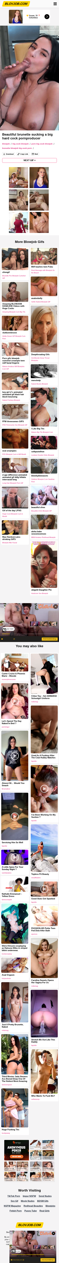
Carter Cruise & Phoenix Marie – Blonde (13, 675)
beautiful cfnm (38, 507)
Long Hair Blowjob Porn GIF (12, 483)
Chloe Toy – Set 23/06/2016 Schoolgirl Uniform (44, 697)
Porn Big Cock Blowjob (42, 144)
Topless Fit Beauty (40, 874)
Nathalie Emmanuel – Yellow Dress (12, 895)
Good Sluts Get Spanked (43, 899)
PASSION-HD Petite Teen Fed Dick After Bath (43, 929)
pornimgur (5, 727)
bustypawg (6, 1133)
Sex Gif (14, 1201)
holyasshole (6, 978)
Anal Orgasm (8, 975)
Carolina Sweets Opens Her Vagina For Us (42, 981)
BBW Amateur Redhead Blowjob (43, 537)
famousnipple (7, 900)
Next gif (30, 160)
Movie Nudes (27, 1201)
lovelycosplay (7, 954)
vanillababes (6, 873)
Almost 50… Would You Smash (13, 784)
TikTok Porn (13, 1196)
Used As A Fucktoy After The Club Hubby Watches (43, 756)
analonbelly (36, 298)
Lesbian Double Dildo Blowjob (42, 455)
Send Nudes (45, 1196)
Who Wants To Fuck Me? (43, 1096)
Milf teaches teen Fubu (42, 267)
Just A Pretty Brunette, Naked (12, 1025)
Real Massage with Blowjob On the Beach (43, 271)
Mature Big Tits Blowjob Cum (42, 432)
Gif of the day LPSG (11, 510)
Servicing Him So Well (12, 842)
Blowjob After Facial (9, 543)
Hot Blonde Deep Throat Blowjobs (40, 359)
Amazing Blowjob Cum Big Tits (13, 312)
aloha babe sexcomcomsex (38, 532)
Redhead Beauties (33, 1206)
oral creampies (9, 451)
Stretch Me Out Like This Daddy (43, 1041)
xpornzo (34, 934)
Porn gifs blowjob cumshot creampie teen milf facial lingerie (13, 360)
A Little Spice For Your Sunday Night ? (12, 868)
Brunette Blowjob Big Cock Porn (17, 148)
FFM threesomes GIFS (13, 421)
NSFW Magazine (12, 1206)
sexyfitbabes (36, 878)
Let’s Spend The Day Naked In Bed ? (11, 722)
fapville (34, 761)
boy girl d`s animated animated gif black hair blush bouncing (13, 394)
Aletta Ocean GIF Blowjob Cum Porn (13, 337)
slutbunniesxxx (9, 333)
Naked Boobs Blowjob (39, 384)
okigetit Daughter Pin (41, 590)
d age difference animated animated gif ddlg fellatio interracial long (14, 477)
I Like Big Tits (37, 428)
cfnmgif (6, 272)
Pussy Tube (30, 1211)
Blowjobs (50, 1206)
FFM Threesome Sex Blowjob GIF (14, 425)
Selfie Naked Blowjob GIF (40, 302)
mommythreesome (9, 679)
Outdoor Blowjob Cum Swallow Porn (42, 480)
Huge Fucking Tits (10, 1130)
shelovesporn (7, 1085)
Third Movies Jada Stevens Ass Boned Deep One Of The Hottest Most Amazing (15, 1078)
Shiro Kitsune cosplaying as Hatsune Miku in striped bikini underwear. (14, 948)
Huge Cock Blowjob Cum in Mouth (12, 515)
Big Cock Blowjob (20, 144)
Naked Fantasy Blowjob (11, 400)
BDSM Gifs (42, 1201)
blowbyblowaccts (39, 476)
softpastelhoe (37, 452)
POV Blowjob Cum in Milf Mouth (14, 454)
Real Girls (45, 1211)
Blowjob (6, 144)
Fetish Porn (16, 1211)
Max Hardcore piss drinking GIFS (11, 538)
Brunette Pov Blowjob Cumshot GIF (14, 277)
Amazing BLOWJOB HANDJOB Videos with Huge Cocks (13, 306)
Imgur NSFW (29, 1196)
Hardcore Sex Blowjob (39, 594)
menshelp (36, 380)
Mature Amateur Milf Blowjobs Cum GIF (13, 368)
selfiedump (35, 1099)
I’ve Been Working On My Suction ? (43, 816)
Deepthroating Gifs (40, 354)
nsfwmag (34, 702)
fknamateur (6, 789)
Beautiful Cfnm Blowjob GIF (41, 511)
